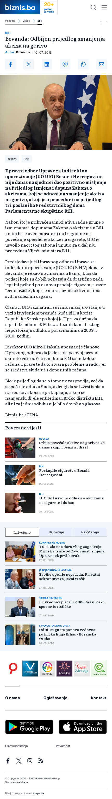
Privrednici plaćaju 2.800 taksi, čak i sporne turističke (72, 604)
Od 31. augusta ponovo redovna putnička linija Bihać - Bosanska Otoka (67, 634)
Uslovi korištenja (16, 746)
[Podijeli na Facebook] (10, 64)
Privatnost (63, 746)
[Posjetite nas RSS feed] (40, 760)
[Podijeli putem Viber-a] (65, 64)
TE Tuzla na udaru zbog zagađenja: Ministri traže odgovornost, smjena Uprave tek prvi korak (71, 551)
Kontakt (99, 698)
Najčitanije (90, 531)
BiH (40, 21)
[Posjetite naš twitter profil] (19, 760)
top (26, 158)
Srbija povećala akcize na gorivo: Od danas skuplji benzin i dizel (72, 444)
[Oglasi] (13, 668)
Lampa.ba (38, 793)
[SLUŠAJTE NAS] (47, 668)
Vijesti (26, 21)
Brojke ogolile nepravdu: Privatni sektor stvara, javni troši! (69, 576)
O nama (12, 698)
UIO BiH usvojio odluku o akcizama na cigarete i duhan (71, 500)
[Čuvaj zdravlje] (82, 668)
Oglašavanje (55, 698)
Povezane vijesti (23, 427)
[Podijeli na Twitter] (28, 64)
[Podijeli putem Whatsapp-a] (83, 64)
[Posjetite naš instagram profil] (30, 760)
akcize (12, 158)
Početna (10, 21)
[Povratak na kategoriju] (104, 22)
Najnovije (56, 531)
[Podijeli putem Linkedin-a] (47, 64)
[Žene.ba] (64, 668)
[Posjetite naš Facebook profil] (8, 760)
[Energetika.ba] (99, 668)
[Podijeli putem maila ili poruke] (101, 64)
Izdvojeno (22, 532)
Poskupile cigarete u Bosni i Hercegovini (64, 472)
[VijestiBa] (30, 668)
